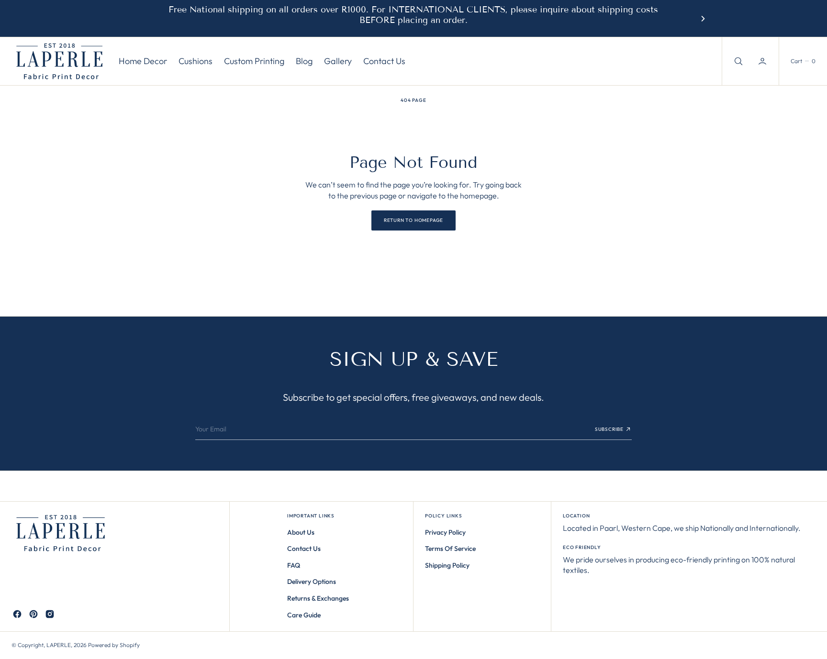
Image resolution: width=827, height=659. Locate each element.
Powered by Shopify (114, 644)
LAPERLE (58, 644)
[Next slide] (703, 18)
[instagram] (50, 614)
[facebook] (17, 614)
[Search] (737, 61)
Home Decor (143, 61)
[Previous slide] (124, 18)
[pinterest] (33, 614)
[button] (763, 61)
